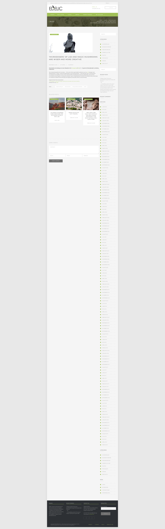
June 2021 (104, 239)
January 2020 (105, 286)
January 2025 (105, 120)
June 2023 (104, 173)
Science (104, 60)
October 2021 (105, 228)
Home (100, 20)
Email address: (104, 506)
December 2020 (105, 256)
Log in (103, 484)
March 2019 (105, 314)
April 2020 (104, 278)
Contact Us (91, 514)
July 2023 (104, 170)
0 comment (70, 64)
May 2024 (104, 142)
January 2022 (105, 220)
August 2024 (105, 134)
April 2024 (104, 145)
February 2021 (105, 250)
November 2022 (105, 192)
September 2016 (106, 397)
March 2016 (105, 414)
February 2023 (105, 184)
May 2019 (104, 309)
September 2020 (106, 264)
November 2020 (105, 259)
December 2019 (105, 289)
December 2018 (105, 322)
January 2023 (105, 187)
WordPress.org (106, 492)
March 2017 (105, 381)
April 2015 (104, 442)
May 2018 (104, 342)
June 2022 (104, 206)
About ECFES (60, 14)
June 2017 (104, 372)
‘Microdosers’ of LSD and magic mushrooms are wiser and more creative (64, 81)
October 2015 (105, 428)
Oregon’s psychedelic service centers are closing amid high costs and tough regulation (108, 91)
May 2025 (104, 109)
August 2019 (105, 300)
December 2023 (105, 156)
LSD (78, 68)
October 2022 (105, 195)
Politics (104, 55)
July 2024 (104, 137)
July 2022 (104, 203)
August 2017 (105, 367)
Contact (97, 524)
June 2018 (104, 339)
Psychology (112, 20)
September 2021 (106, 231)
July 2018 (104, 336)
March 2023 (105, 181)
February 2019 (105, 317)
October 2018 (105, 328)
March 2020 (105, 281)
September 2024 (106, 131)
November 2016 (105, 392)
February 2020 (105, 284)
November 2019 (105, 292)
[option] (56, 110)
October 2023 (105, 162)
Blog (105, 20)
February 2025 (105, 117)
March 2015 (105, 444)
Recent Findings (87, 14)
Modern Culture (106, 52)
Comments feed (105, 490)
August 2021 (105, 234)
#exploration (68, 86)
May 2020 (104, 275)
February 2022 (105, 217)
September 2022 (106, 198)
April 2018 (104, 345)
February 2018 (105, 350)
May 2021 (104, 242)
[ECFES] (56, 8)
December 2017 (105, 356)
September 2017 (106, 364)
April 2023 (104, 178)
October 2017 (105, 361)
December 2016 (105, 389)
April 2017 (104, 378)
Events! (52, 14)
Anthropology (105, 44)
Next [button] (98, 94)
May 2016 (104, 408)
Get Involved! (99, 14)
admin (63, 64)
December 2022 (105, 189)
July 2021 (104, 237)
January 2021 (105, 253)
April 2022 (104, 212)
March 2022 (105, 214)
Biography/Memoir (106, 457)
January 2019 (105, 320)
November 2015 (105, 425)
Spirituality (105, 63)
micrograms (74, 68)
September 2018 (106, 331)
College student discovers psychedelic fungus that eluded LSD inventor (107, 80)
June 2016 (104, 406)
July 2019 (104, 303)
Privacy (90, 524)
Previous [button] (96, 94)
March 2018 (105, 347)
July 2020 (104, 270)
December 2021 (105, 223)
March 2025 (105, 115)
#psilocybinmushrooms (77, 86)
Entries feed (105, 487)
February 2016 (105, 417)
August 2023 (105, 167)
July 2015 (104, 436)
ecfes (85, 86)
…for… (101, 82)
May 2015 (104, 439)
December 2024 (105, 123)
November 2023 (105, 159)
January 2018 (105, 353)
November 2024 (105, 126)
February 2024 (105, 151)
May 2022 (104, 209)
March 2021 (105, 248)
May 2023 (104, 176)
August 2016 (105, 400)
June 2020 (104, 273)
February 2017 (105, 383)
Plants (69, 14)
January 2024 (105, 153)
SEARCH (114, 34)
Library (77, 14)
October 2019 (105, 295)
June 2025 (104, 106)
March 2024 (105, 148)
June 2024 (104, 140)
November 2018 (105, 325)
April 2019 (104, 311)
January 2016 (105, 419)
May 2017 (104, 375)
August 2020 (105, 267)
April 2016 (104, 411)
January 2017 (105, 386)
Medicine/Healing (106, 49)
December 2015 (105, 422)
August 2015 (105, 433)
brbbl (57, 82)
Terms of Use (110, 524)
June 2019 (104, 306)
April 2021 (104, 245)
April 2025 (104, 112)
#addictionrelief (59, 86)
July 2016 (104, 403)
